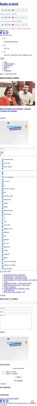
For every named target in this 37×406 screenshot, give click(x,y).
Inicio (5, 62)
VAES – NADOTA (10, 287)
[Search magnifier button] (2, 152)
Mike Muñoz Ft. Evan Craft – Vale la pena (16, 285)
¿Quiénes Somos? (9, 64)
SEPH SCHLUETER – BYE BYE (14, 275)
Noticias (6, 67)
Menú (3, 58)
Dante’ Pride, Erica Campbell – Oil (14, 292)
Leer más (3, 118)
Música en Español (12, 374)
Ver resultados (18, 380)
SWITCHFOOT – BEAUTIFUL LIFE (15, 278)
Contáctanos (7, 70)
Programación (8, 65)
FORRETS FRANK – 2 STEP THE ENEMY (18, 283)
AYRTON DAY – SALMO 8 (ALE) (15, 276)
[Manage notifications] (32, 401)
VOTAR (2, 295)
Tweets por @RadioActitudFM (9, 398)
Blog (5, 69)
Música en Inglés (11, 372)
